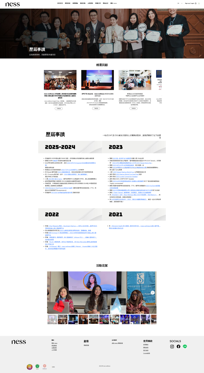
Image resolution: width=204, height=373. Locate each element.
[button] (199, 3)
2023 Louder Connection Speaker (127, 176)
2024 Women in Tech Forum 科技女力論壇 (58, 188)
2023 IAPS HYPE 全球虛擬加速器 (123, 165)
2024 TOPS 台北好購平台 (69, 170)
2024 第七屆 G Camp (55, 179)
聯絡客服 (86, 345)
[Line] (184, 346)
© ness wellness (106, 366)
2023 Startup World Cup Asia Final (127, 174)
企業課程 (54, 348)
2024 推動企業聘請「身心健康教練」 (76, 174)
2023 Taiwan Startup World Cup (124, 172)
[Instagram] (172, 346)
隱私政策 (145, 347)
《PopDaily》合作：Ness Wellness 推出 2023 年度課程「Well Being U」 (134, 195)
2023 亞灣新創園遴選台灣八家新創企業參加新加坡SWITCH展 (132, 190)
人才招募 (54, 350)
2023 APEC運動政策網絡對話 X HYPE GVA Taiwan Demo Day (132, 163)
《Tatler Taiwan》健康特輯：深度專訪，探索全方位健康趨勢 (131, 192)
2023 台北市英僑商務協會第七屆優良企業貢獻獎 (128, 181)
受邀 (46, 246)
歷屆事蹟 (54, 345)
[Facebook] (178, 346)
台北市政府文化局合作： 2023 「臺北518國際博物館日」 (129, 199)
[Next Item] (153, 293)
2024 (100, 366)
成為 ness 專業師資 (117, 343)
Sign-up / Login (189, 3)
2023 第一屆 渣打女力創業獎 (122, 158)
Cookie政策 (146, 353)
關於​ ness (54, 343)
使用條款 (145, 344)
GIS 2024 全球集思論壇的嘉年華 (61, 192)
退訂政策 (145, 350)
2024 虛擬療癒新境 (64, 172)
